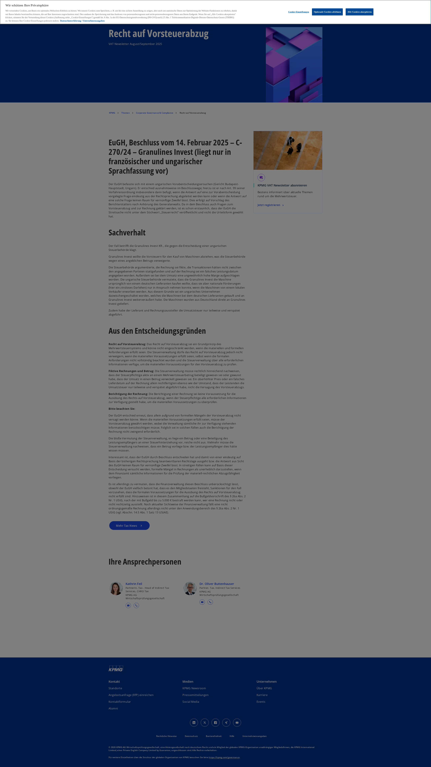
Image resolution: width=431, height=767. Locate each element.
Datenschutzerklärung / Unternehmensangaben (82, 21)
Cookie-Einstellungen (298, 11)
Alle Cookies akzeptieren (359, 11)
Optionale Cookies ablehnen (327, 11)
